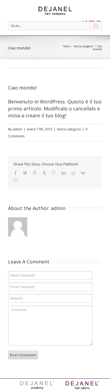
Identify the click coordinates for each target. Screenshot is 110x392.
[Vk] (83, 173)
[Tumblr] (44, 173)
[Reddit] (73, 173)
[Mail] (15, 180)
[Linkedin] (63, 173)
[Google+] (54, 173)
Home (66, 46)
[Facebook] (15, 173)
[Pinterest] (35, 173)
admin (17, 129)
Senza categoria (83, 46)
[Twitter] (25, 173)
